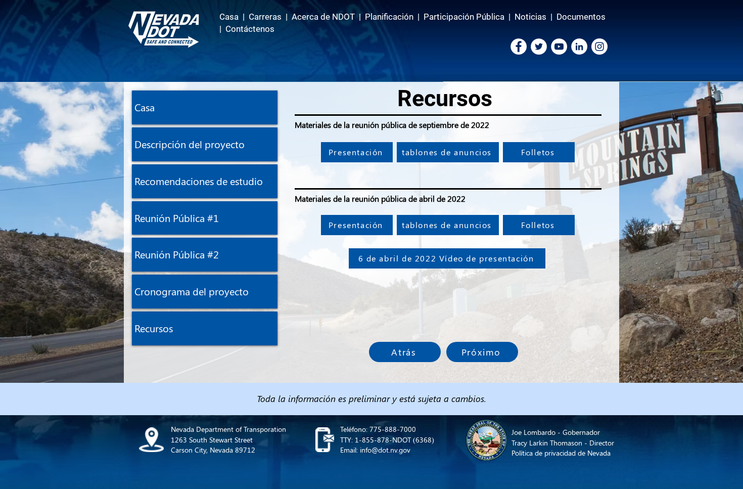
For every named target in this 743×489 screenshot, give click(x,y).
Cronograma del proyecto (191, 291)
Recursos (153, 328)
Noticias (530, 17)
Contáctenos (249, 29)
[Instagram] (599, 46)
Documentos (581, 17)
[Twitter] (539, 46)
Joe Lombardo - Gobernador (556, 432)
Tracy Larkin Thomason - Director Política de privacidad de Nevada (563, 448)
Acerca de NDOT (323, 17)
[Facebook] (518, 46)
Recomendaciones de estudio (198, 181)
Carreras (265, 17)
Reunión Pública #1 (176, 218)
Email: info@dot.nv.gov (375, 450)
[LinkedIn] (579, 46)
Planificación (389, 17)
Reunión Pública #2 (176, 254)
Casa (229, 17)
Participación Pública (464, 17)
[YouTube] (559, 46)
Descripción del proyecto (189, 144)
